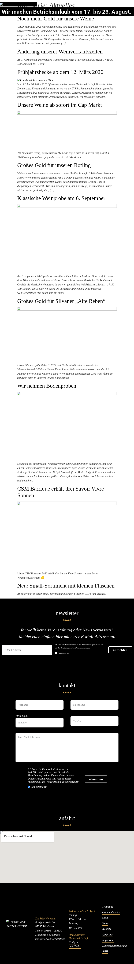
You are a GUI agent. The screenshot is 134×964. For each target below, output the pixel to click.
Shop (105, 917)
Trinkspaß (107, 906)
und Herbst (75, 946)
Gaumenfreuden (111, 912)
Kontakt (106, 928)
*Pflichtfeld (22, 716)
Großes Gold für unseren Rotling (54, 165)
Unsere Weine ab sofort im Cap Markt (59, 105)
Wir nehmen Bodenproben (46, 386)
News (105, 923)
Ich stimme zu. (64, 653)
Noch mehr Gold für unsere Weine (55, 18)
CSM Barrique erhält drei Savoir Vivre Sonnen (60, 491)
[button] (133, 4)
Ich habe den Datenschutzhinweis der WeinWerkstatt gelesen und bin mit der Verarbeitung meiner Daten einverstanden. (79, 646)
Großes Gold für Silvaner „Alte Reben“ (61, 301)
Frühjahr (74, 942)
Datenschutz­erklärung (114, 945)
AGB (105, 951)
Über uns (107, 934)
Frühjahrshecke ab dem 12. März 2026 (60, 72)
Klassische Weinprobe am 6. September (61, 198)
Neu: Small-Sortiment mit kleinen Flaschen (65, 585)
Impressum (108, 940)
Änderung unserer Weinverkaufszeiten (60, 51)
